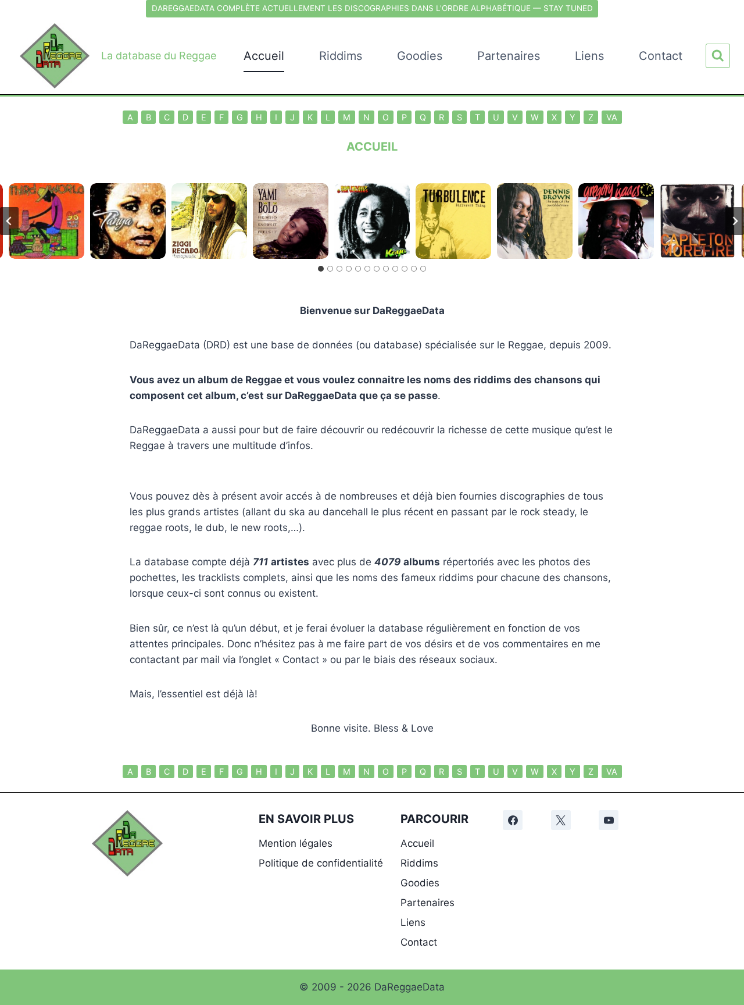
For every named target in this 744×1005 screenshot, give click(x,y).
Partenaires (508, 56)
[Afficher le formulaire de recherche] (718, 56)
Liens (589, 56)
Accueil (264, 56)
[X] (561, 820)
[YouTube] (608, 820)
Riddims (340, 56)
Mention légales (295, 843)
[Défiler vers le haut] (727, 848)
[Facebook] (513, 820)
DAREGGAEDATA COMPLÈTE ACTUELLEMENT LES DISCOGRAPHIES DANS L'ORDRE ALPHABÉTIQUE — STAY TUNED (372, 8)
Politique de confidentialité (321, 863)
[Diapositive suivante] (734, 221)
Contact (660, 56)
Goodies (419, 56)
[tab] (321, 269)
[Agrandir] (147, 825)
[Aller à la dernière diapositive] (9, 221)
